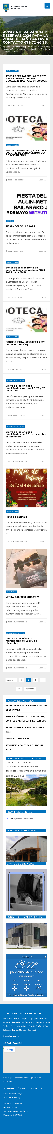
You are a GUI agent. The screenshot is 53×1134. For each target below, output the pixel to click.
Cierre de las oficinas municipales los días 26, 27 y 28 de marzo (25, 388)
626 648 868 (17, 1115)
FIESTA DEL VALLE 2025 (20, 226)
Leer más (43, 106)
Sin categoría (12, 71)
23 (19, 689)
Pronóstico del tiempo (26, 995)
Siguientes (30, 689)
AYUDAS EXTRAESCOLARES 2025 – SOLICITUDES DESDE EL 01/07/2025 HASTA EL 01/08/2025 (26, 78)
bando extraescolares (17, 738)
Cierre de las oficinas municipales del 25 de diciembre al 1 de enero (26, 434)
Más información (11, 1036)
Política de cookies (23, 1077)
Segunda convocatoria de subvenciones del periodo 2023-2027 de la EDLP (26, 270)
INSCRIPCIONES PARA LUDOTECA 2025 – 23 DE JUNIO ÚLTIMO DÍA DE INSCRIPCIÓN (26, 153)
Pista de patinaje (16, 516)
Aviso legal (7, 1077)
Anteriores (11, 680)
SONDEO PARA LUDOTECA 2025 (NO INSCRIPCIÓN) (25, 343)
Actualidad (11, 380)
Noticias (10, 221)
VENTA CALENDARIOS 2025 (22, 597)
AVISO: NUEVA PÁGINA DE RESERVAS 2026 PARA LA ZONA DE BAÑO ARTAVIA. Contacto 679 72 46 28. (26, 37)
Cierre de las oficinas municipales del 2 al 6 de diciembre (21, 641)
